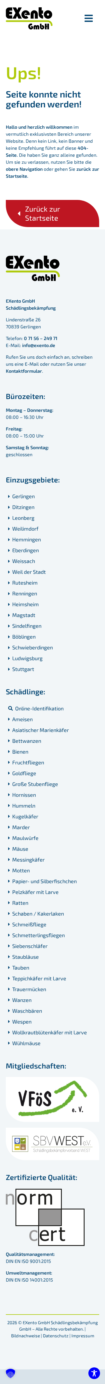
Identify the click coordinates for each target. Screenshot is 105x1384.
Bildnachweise (25, 1335)
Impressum (82, 1335)
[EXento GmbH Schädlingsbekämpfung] (29, 9)
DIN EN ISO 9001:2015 (28, 1261)
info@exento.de (38, 345)
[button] (10, 1373)
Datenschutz (56, 1335)
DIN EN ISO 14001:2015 (29, 1279)
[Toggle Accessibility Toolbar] (94, 1373)
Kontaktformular (24, 371)
